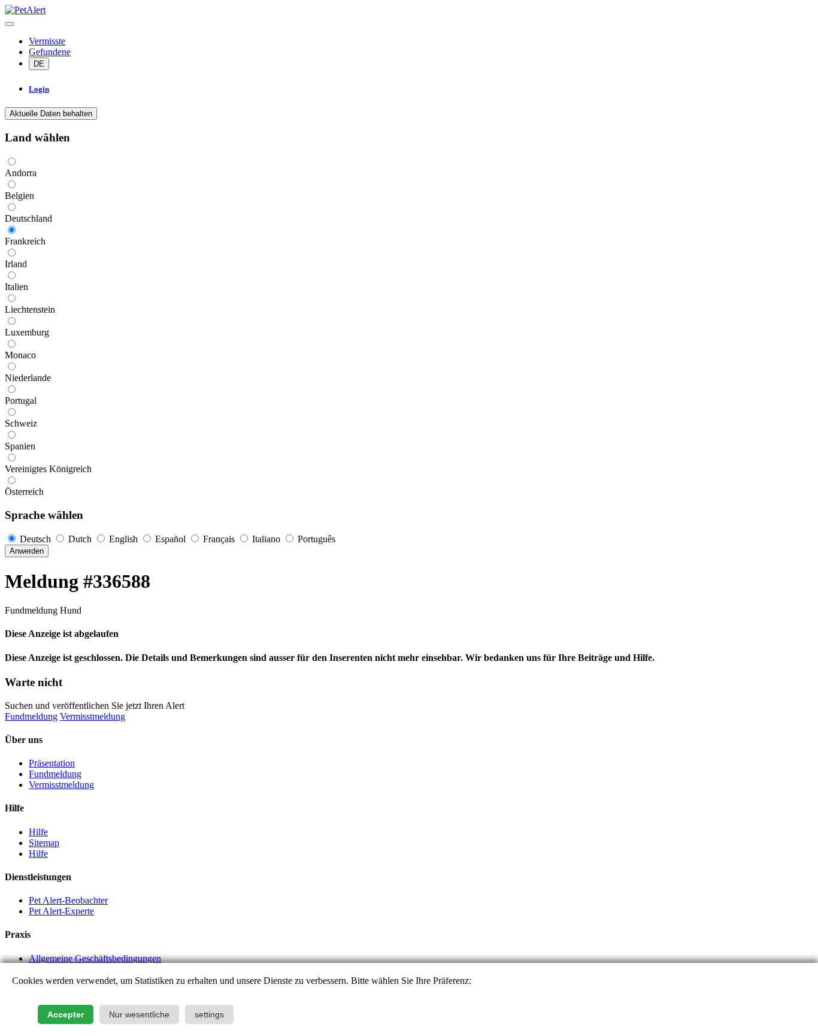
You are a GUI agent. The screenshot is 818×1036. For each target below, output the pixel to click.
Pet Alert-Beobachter (68, 900)
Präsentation (52, 763)
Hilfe (38, 832)
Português (315, 539)
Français (219, 539)
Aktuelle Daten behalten (51, 113)
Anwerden (27, 550)
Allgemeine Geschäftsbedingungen (95, 958)
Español (170, 539)
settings (209, 1014)
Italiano (266, 539)
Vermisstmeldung (92, 716)
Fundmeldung (31, 716)
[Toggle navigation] (9, 24)
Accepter (65, 1014)
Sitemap (44, 843)
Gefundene (50, 52)
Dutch (80, 539)
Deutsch (35, 539)
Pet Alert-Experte (61, 911)
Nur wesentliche (139, 1014)
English (123, 539)
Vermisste (47, 41)
